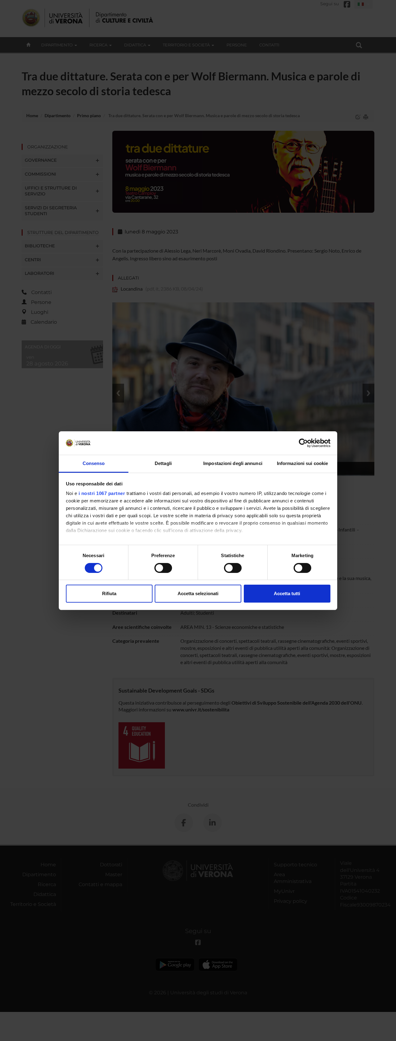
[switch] (163, 568)
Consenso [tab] (94, 463)
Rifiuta (109, 593)
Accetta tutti (287, 593)
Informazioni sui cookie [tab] (302, 463)
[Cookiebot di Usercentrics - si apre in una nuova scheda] (303, 443)
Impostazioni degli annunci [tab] (232, 463)
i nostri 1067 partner (102, 493)
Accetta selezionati (198, 593)
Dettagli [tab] (163, 463)
